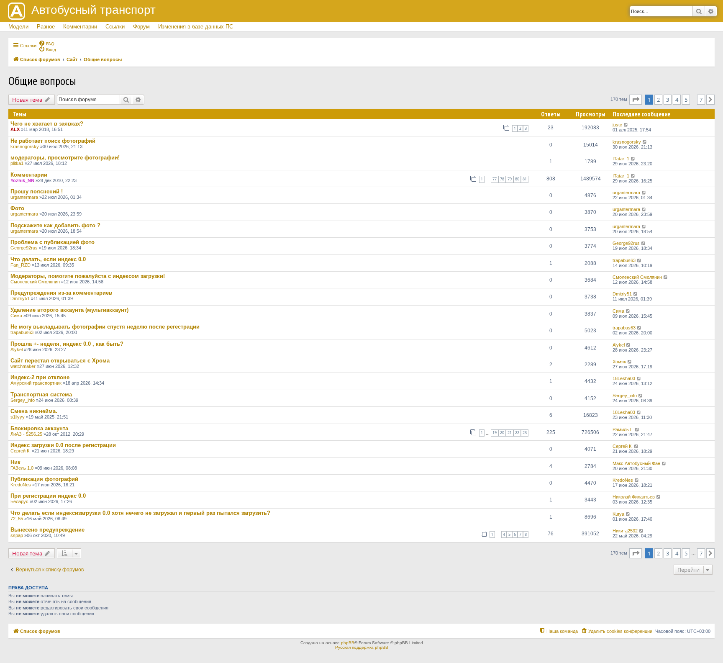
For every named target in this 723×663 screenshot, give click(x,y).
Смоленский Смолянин (35, 281)
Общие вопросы (42, 80)
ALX (15, 129)
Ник (15, 462)
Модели (18, 26)
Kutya (618, 514)
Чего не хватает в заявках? (46, 124)
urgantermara (24, 197)
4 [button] (676, 99)
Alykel (16, 349)
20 (502, 432)
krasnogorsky (24, 146)
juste (617, 124)
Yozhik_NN (22, 180)
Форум (141, 26)
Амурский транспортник (36, 382)
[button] (635, 100)
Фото (17, 208)
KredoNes (20, 484)
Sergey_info (22, 400)
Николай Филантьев (634, 496)
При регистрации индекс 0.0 (48, 496)
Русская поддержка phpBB (361, 647)
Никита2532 (625, 530)
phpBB (347, 642)
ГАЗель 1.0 (21, 467)
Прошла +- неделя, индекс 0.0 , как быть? (66, 344)
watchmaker (23, 366)
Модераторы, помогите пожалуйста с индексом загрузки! (87, 276)
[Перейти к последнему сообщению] (626, 124)
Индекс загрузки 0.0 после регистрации (63, 445)
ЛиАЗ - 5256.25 (26, 434)
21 (510, 432)
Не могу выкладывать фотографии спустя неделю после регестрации (105, 327)
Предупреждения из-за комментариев (61, 293)
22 (517, 432)
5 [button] (686, 99)
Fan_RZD (20, 264)
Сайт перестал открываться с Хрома (60, 360)
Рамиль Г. (623, 429)
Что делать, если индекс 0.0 (48, 259)
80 (517, 179)
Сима (16, 315)
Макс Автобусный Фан (636, 463)
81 (525, 179)
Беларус (19, 501)
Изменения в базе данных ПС (195, 26)
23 (525, 432)
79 (510, 179)
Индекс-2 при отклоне (39, 377)
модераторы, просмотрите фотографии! (65, 157)
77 (494, 179)
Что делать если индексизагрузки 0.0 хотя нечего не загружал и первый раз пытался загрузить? (140, 513)
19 (494, 432)
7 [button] (701, 99)
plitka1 (16, 163)
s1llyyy (17, 416)
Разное (46, 26)
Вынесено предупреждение (47, 530)
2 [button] (658, 99)
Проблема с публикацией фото (52, 242)
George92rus (24, 247)
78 (502, 179)
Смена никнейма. (33, 411)
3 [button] (667, 99)
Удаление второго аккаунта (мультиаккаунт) (69, 310)
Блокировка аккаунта (39, 428)
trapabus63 (624, 260)
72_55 (16, 518)
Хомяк (619, 361)
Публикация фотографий (44, 479)
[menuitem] (46, 43)
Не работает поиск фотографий (52, 141)
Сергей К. (20, 450)
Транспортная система (41, 394)
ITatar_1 (621, 158)
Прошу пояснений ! (36, 191)
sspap (16, 535)
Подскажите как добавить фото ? (55, 225)
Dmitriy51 (20, 298)
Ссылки (115, 26)
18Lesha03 (624, 378)
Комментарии (80, 26)
